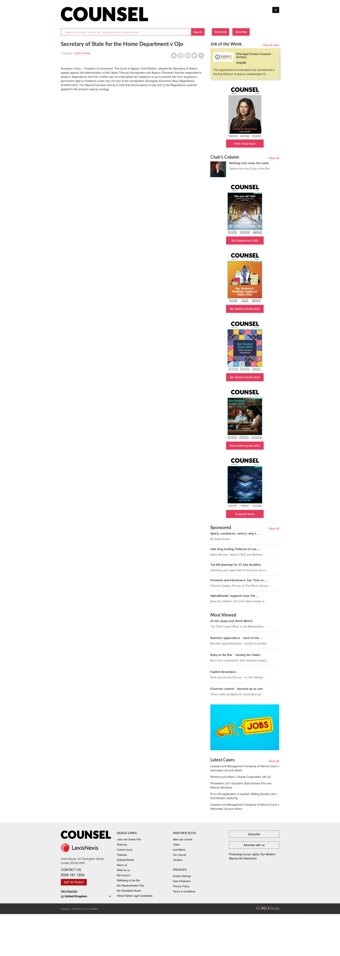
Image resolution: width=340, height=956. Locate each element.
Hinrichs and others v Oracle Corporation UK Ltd (240, 777)
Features (122, 854)
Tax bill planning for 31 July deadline (235, 564)
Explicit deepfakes (223, 671)
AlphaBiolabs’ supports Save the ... (234, 595)
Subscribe (220, 32)
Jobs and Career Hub (129, 839)
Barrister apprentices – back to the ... (236, 638)
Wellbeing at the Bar (128, 880)
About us (122, 865)
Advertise (241, 32)
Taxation (178, 860)
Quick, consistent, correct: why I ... (234, 533)
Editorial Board (125, 860)
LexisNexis (179, 849)
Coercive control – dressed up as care (236, 688)
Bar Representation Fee (130, 885)
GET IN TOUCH (74, 882)
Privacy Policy (181, 886)
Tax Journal (179, 854)
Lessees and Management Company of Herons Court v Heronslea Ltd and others (244, 768)
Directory (122, 844)
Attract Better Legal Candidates (135, 895)
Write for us (123, 870)
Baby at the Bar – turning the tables (235, 655)
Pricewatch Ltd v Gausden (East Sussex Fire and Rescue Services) (240, 785)
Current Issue (124, 849)
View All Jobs (271, 45)
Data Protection (182, 881)
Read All (274, 158)
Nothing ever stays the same (249, 163)
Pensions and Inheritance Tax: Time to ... (238, 580)
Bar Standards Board (129, 890)
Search (197, 32)
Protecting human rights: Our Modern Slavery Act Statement (252, 856)
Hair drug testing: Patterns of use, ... (235, 549)
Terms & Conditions (184, 891)
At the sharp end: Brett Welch (231, 621)
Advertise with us (254, 845)
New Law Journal (182, 839)
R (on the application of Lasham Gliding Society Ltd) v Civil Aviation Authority (243, 796)
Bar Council (123, 875)
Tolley (176, 844)
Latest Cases (82, 53)
